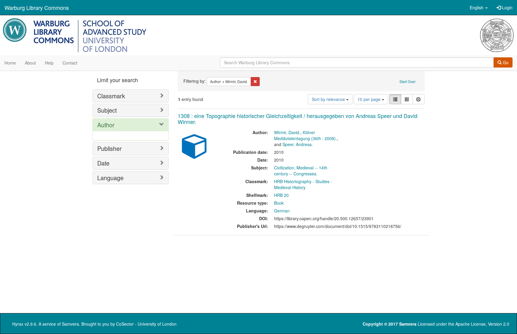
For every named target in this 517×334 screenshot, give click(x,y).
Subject (107, 110)
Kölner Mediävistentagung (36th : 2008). (305, 135)
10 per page (370, 99)
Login (507, 7)
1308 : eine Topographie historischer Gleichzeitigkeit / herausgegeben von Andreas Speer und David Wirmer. (297, 118)
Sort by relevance (329, 99)
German (282, 211)
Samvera (70, 324)
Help (49, 63)
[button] (478, 7)
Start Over (407, 81)
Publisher (109, 148)
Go (505, 62)
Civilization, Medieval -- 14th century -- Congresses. (300, 171)
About (30, 63)
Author (106, 124)
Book (279, 203)
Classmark (111, 95)
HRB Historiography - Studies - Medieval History (303, 184)
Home (10, 63)
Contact (70, 63)
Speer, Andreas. (297, 144)
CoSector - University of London (146, 324)
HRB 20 (281, 195)
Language (110, 177)
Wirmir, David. (287, 132)
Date (103, 163)
